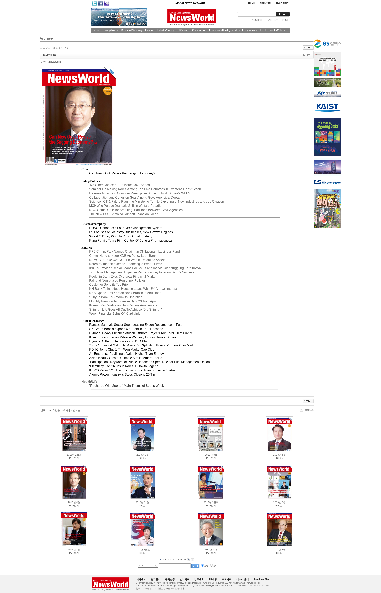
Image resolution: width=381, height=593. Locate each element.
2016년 (139, 502)
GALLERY (272, 20)
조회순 (65, 410)
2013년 (71, 454)
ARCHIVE (257, 20)
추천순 (56, 410)
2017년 (277, 549)
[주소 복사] (307, 54)
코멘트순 (75, 410)
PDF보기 (74, 458)
